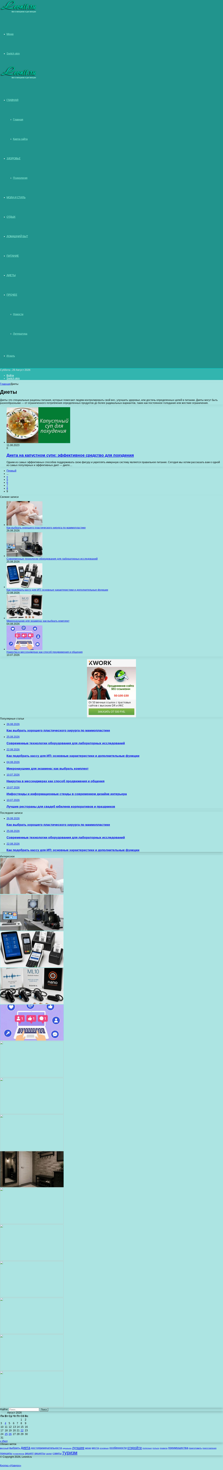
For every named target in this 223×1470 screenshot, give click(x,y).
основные (104, 1448)
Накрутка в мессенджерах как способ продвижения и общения (45, 652)
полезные (147, 1448)
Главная (18, 119)
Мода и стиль (16, 197)
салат (49, 1453)
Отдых (11, 217)
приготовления (209, 1448)
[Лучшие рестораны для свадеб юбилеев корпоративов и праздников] (32, 1113)
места (95, 1448)
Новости (18, 314)
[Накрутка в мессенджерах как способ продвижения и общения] (24, 649)
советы (57, 1453)
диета (25, 1448)
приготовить (195, 1448)
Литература (20, 333)
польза (155, 1448)
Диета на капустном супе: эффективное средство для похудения (70, 455)
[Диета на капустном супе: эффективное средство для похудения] (38, 442)
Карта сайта (20, 139)
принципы (6, 1453)
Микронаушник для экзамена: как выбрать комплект (38, 621)
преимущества (178, 1448)
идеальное (67, 1448)
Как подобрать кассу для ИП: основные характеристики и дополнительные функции (57, 589)
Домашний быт (17, 236)
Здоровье (13, 158)
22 (22, 1430)
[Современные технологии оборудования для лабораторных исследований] (24, 555)
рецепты (39, 1453)
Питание (13, 255)
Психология (20, 178)
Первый (11, 470)
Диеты (11, 275)
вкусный (4, 1448)
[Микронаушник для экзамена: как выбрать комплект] (24, 618)
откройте (134, 1448)
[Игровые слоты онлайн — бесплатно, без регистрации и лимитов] (32, 1149)
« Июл (4, 1441)
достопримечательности (46, 1448)
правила (163, 1448)
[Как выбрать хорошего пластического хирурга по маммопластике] (24, 524)
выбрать (14, 1448)
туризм (69, 1452)
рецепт (29, 1453)
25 (6, 1434)
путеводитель (18, 1454)
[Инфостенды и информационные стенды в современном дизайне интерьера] (32, 1076)
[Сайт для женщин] (18, 12)
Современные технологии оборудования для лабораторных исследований (52, 558)
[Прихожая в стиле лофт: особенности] (32, 1186)
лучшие (78, 1448)
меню (88, 1448)
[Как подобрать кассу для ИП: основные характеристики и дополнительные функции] (24, 587)
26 (10, 1434)
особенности (118, 1448)
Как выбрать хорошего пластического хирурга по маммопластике (46, 527)
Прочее (12, 294)
